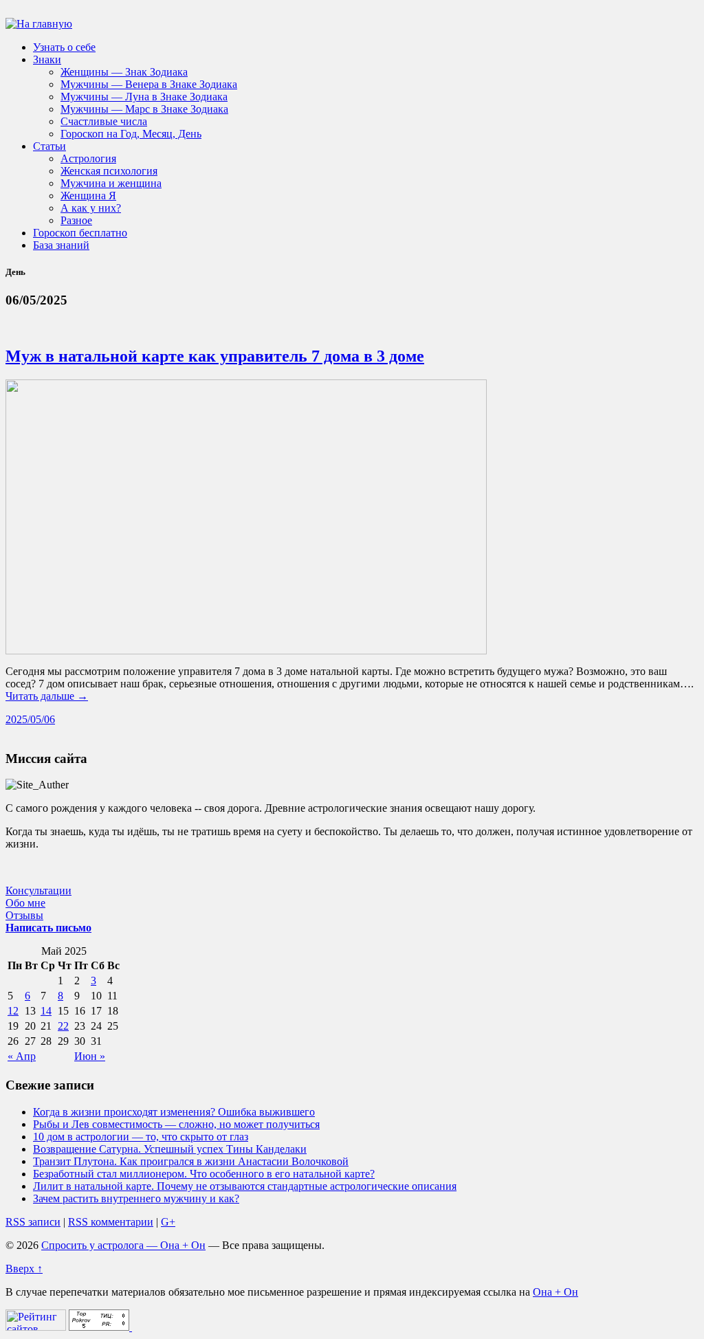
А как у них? (90, 208)
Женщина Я (88, 195)
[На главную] (39, 24)
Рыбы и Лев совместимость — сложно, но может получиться (176, 1124)
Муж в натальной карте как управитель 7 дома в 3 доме (215, 356)
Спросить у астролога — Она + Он (123, 1245)
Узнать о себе (64, 47)
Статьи (49, 146)
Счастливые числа (103, 121)
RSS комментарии (110, 1222)
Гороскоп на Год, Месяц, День (130, 134)
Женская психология (108, 171)
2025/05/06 (30, 719)
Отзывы (24, 915)
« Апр (22, 1056)
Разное (76, 220)
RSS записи (33, 1222)
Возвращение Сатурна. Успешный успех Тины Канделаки (170, 1149)
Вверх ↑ (24, 1268)
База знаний (61, 245)
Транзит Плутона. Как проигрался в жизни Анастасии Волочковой (191, 1161)
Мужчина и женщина (111, 183)
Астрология (88, 158)
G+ (168, 1222)
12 (13, 1011)
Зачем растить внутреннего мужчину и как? (136, 1198)
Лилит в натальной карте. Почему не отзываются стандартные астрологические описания (244, 1186)
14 (46, 1011)
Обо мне (25, 903)
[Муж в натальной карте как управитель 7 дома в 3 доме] (246, 650)
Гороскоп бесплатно (80, 233)
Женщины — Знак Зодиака (124, 72)
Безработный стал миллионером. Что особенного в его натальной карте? (204, 1174)
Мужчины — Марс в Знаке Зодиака (144, 109)
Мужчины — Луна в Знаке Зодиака (144, 96)
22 (63, 1026)
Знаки (47, 59)
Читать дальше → (47, 696)
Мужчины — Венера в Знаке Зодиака (148, 84)
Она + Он (555, 1292)
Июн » (89, 1056)
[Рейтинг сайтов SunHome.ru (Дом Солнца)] (36, 1327)
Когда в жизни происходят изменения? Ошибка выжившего (174, 1112)
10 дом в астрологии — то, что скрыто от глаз (140, 1136)
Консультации (39, 890)
